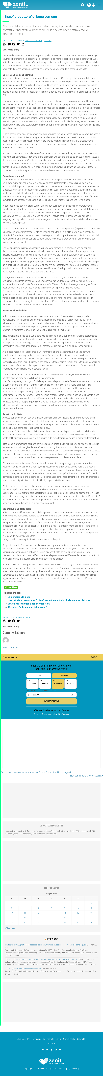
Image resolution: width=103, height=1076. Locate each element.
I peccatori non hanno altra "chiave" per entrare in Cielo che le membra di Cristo (49, 600)
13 (51, 913)
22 (78, 918)
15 (78, 913)
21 (65, 918)
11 (25, 913)
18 (25, 918)
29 (78, 922)
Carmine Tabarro (33, 41)
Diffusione (37, 1039)
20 (51, 918)
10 (12, 913)
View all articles (10, 647)
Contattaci (51, 1043)
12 (38, 913)
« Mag (7, 928)
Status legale (69, 1039)
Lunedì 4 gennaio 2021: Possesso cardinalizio (23, 969)
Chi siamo (21, 1039)
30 (91, 922)
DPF (29, 1039)
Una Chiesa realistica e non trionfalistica (29, 603)
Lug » (13, 928)
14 (65, 913)
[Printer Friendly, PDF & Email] (11, 587)
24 (12, 922)
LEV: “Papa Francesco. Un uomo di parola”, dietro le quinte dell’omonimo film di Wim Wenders (42, 959)
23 (91, 918)
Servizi (59, 1039)
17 (12, 918)
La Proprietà (48, 1039)
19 (38, 918)
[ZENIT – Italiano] (29, 5)
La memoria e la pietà (19, 597)
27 (51, 922)
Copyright (80, 1039)
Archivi (48, 41)
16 (91, 913)
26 (38, 922)
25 (25, 922)
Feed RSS (52, 939)
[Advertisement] (51, 751)
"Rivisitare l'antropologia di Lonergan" (27, 607)
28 (65, 922)
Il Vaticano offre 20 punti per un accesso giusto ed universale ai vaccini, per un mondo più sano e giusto (46, 945)
